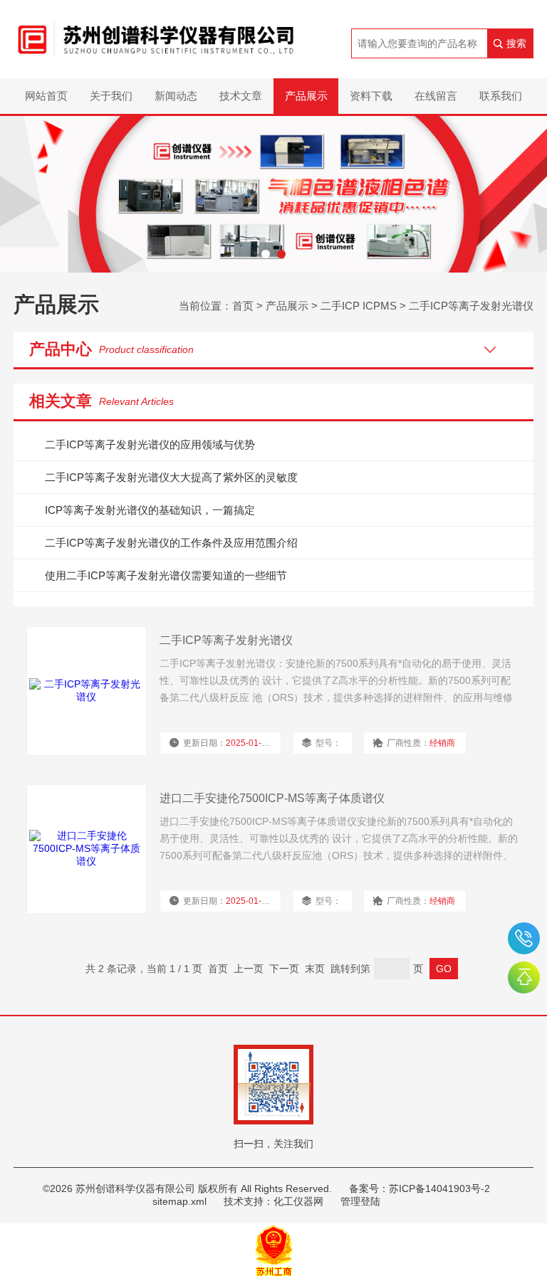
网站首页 (46, 96)
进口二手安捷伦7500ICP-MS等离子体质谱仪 (272, 798)
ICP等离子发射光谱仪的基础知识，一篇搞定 (150, 510)
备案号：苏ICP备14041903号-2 (419, 1188)
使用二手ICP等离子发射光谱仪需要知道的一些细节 (166, 575)
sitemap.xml (179, 1201)
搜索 (516, 43)
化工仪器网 (298, 1201)
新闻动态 (176, 96)
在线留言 (436, 96)
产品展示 (306, 96)
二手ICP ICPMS (359, 306)
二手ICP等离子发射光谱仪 (471, 306)
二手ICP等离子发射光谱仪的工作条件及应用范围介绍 (171, 543)
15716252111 (524, 938)
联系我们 (500, 96)
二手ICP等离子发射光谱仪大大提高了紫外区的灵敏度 (171, 477)
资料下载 (371, 96)
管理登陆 (360, 1201)
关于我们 (111, 96)
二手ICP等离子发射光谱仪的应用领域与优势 (150, 444)
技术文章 (240, 96)
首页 (243, 306)
